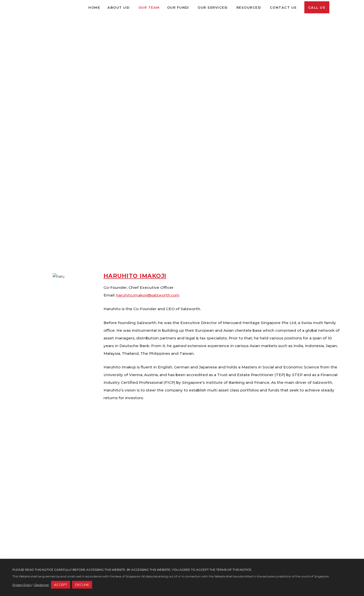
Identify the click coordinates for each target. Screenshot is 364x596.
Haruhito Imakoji (135, 275)
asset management (131, 490)
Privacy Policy (22, 585)
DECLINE (82, 585)
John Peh (120, 442)
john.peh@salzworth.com (140, 461)
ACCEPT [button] (60, 585)
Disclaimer (41, 585)
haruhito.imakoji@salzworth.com (148, 295)
